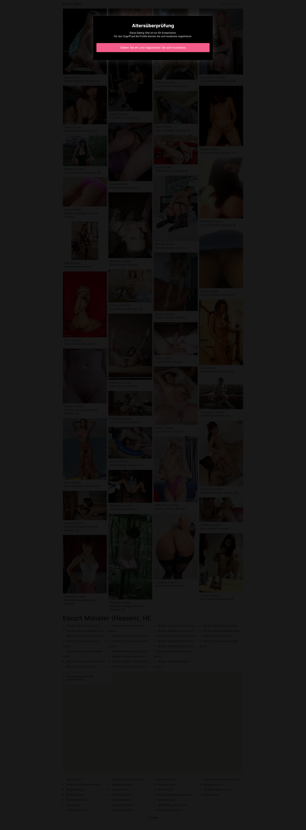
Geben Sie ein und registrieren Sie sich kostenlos (153, 47)
